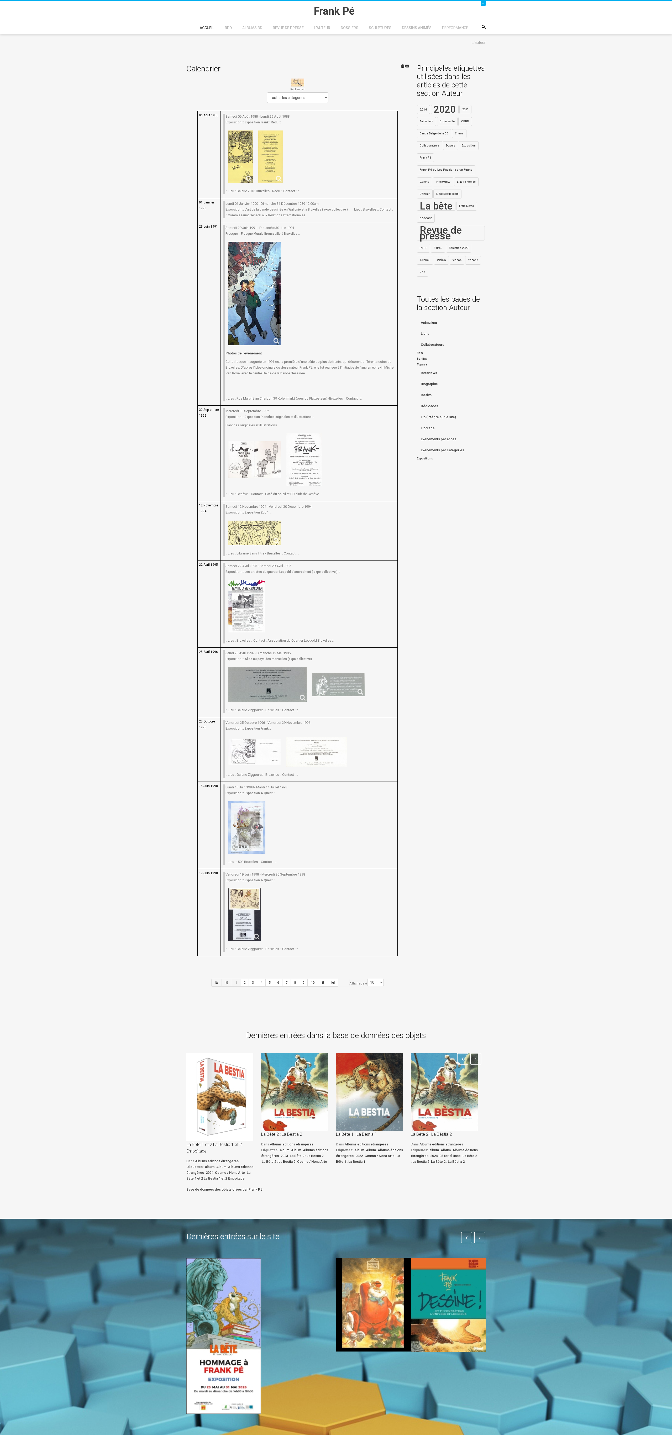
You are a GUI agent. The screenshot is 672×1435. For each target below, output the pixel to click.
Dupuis (450, 145)
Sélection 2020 (458, 248)
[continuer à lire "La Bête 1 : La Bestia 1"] (369, 1092)
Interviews (429, 373)
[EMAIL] (407, 66)
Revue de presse (288, 28)
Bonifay (422, 358)
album (209, 1167)
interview (443, 182)
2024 (209, 1173)
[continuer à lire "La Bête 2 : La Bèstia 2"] (444, 1092)
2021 (465, 109)
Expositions (425, 458)
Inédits (426, 395)
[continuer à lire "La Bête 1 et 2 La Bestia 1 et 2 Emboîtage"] (219, 1097)
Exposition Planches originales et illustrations (278, 417)
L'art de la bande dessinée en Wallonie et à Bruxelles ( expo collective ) (296, 209)
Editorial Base (450, 1156)
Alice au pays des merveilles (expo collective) (278, 659)
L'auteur (322, 28)
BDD (228, 28)
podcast (426, 218)
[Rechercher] (297, 82)
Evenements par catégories (442, 450)
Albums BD (252, 28)
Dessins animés (417, 28)
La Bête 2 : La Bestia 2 (281, 1134)
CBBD (465, 121)
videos (457, 260)
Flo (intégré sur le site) (438, 417)
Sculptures (380, 28)
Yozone (473, 260)
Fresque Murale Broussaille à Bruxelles (269, 233)
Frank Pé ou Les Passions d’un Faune (446, 169)
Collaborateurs (429, 145)
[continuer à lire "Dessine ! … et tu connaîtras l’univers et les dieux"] (448, 1305)
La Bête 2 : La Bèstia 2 (278, 1162)
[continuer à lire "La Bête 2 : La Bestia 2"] (294, 1092)
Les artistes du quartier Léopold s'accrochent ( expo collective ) (291, 572)
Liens (425, 334)
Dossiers (349, 28)
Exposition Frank (257, 728)
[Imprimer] (403, 66)
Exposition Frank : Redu (262, 122)
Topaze (422, 364)
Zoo (422, 272)
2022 (359, 1156)
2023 (284, 1156)
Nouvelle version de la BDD (295, 1270)
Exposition (469, 145)
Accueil (207, 28)
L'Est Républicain (447, 193)
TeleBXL (425, 260)
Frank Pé (425, 157)
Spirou (438, 248)
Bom (420, 353)
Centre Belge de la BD (434, 133)
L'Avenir (425, 193)
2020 (445, 109)
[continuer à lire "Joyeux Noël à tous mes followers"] (373, 1305)
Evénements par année (438, 439)
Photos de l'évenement (243, 353)
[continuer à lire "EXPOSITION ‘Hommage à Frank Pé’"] (223, 1336)
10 (312, 982)
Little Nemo (466, 206)
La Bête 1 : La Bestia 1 (356, 1134)
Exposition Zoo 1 (257, 512)
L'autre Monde (466, 181)
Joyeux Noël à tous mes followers (367, 1363)
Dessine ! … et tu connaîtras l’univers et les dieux (445, 1367)
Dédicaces (429, 406)
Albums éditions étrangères (217, 1161)
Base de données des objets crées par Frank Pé (224, 1189)
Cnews (459, 133)
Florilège (428, 428)
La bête (436, 206)
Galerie (424, 182)
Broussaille (447, 121)
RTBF (423, 248)
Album (221, 1167)
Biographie (429, 384)
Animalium (426, 121)
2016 (423, 109)
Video (441, 260)
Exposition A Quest (259, 793)
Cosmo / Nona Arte (230, 1173)
